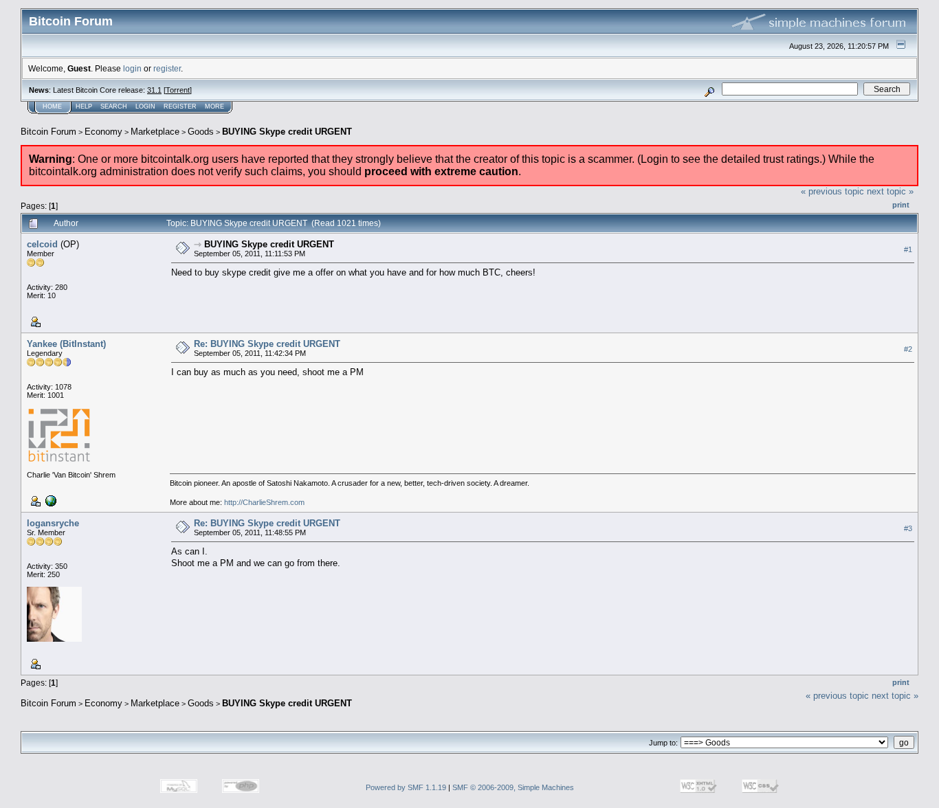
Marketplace (155, 131)
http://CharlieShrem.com (264, 502)
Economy (103, 131)
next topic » (890, 191)
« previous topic (832, 191)
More (214, 106)
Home (52, 106)
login (132, 68)
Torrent (178, 90)
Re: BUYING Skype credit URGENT (267, 344)
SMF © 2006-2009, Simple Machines (513, 787)
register (167, 68)
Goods (201, 131)
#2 (908, 349)
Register (180, 106)
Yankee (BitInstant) (66, 344)
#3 (908, 528)
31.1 (154, 90)
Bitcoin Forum (48, 131)
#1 (908, 249)
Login (145, 106)
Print (900, 205)
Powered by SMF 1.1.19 (406, 787)
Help (84, 106)
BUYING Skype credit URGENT (287, 131)
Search (113, 106)
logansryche (53, 523)
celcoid (42, 244)
